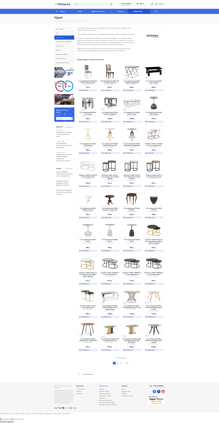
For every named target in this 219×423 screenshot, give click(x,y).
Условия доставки (104, 393)
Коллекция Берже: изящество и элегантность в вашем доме (64, 145)
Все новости (69, 127)
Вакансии (102, 398)
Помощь (101, 389)
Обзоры (124, 393)
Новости (79, 391)
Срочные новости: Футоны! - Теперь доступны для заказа (64, 134)
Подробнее (9, 422)
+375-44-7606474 (126, 3)
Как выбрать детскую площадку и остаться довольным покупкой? (62, 183)
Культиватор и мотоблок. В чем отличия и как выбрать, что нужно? (64, 192)
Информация (103, 386)
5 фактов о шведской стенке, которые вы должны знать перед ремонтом (64, 174)
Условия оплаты (104, 391)
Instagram (163, 391)
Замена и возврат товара (107, 402)
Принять (3, 422)
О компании (80, 389)
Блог (123, 389)
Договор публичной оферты (108, 404)
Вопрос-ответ (126, 391)
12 (127, 363)
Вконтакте (154, 391)
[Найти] (111, 4)
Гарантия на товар (105, 396)
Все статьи (69, 169)
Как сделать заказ (127, 396)
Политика (79, 393)
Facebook (158, 391)
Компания (79, 386)
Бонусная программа (105, 400)
